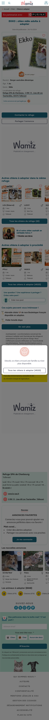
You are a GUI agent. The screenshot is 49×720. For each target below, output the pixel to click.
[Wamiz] (28, 3)
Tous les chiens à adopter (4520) (24, 370)
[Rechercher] (9, 2)
